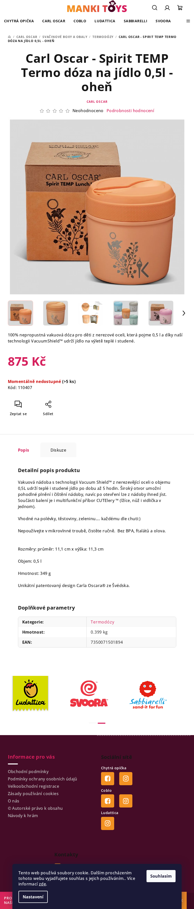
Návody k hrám (23, 815)
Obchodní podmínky (28, 771)
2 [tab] (101, 723)
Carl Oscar (97, 101)
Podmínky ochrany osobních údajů (42, 779)
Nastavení (33, 897)
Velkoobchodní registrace (33, 786)
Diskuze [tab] (58, 450)
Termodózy (102, 622)
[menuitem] (19, 21)
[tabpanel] (38, 694)
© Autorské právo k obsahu (35, 808)
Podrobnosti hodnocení (130, 110)
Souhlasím (161, 876)
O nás (13, 801)
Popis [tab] (23, 450)
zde (42, 884)
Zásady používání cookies (33, 793)
